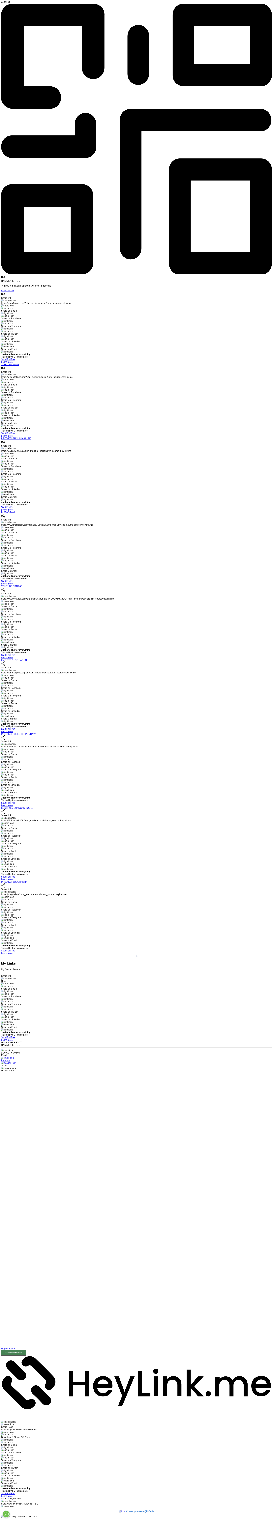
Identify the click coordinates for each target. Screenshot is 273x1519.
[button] (136, 1216)
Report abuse (8, 1348)
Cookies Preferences (13, 1353)
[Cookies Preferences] (6, 1514)
